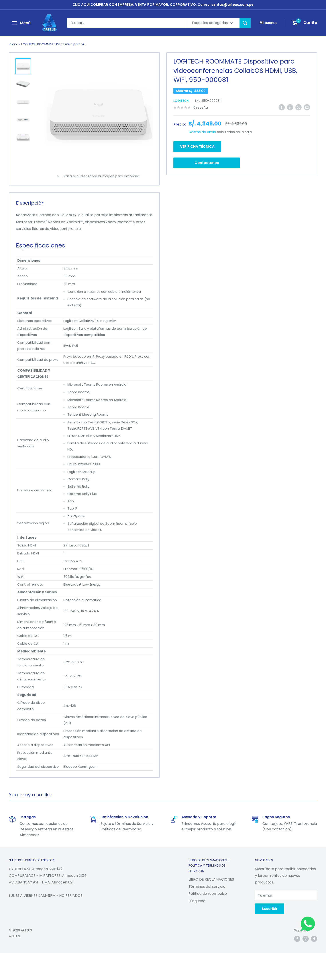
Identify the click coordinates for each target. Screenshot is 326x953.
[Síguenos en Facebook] (297, 939)
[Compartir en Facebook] (282, 107)
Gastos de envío (202, 132)
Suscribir (270, 908)
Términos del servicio (207, 886)
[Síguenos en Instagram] (305, 939)
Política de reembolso (208, 893)
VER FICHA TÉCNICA (197, 146)
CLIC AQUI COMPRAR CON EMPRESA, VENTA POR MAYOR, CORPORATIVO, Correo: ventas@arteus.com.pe (163, 4)
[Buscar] (245, 23)
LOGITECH (181, 100)
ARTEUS (14, 936)
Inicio (13, 44)
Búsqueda (197, 900)
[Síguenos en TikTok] (314, 939)
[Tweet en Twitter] (298, 107)
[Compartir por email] (307, 107)
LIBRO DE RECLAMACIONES (211, 879)
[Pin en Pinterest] (290, 107)
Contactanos (206, 162)
